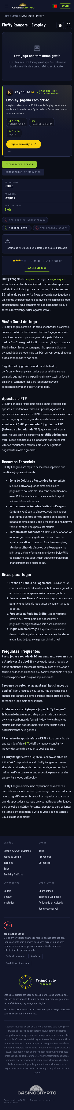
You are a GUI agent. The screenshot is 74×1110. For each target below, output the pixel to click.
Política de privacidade (51, 903)
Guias (6, 869)
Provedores (45, 857)
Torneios (8, 863)
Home (6, 16)
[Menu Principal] (6, 6)
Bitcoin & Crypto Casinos (17, 851)
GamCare (36, 956)
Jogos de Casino (12, 857)
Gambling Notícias (13, 875)
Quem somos (46, 891)
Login (65, 6)
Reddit (7, 891)
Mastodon (9, 903)
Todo (41, 851)
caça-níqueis (57, 279)
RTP (27, 744)
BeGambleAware (15, 956)
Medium (8, 897)
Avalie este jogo (37, 268)
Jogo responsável (48, 909)
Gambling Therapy (17, 963)
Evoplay (29, 279)
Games (15, 16)
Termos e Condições (50, 897)
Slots (8, 210)
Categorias (44, 863)
